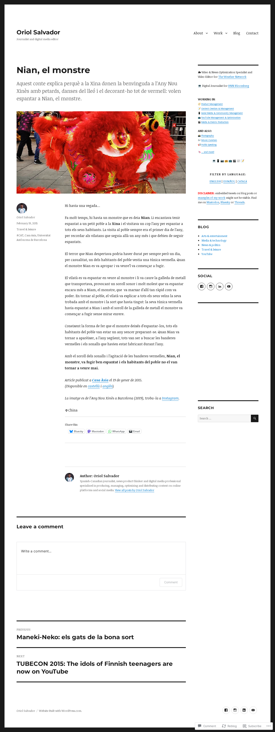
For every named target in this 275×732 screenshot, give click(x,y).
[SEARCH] (254, 418)
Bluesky (225, 202)
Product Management (212, 103)
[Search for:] (224, 418)
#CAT (20, 235)
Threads (239, 202)
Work (218, 33)
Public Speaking (209, 144)
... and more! (207, 151)
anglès (107, 386)
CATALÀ (242, 181)
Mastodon (212, 202)
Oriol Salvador (38, 32)
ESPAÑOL (229, 181)
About (198, 33)
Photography (207, 135)
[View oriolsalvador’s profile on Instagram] (210, 286)
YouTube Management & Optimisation (221, 117)
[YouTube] (253, 710)
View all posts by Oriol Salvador (134, 490)
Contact (252, 33)
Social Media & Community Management (222, 113)
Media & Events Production (215, 122)
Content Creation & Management (217, 108)
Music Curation (209, 140)
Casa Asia (30, 235)
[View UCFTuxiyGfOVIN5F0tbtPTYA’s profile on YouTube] (228, 286)
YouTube (207, 254)
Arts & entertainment (214, 236)
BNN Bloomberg (238, 86)
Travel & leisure (26, 229)
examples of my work (211, 198)
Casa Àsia (100, 380)
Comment (171, 582)
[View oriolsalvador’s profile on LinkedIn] (219, 286)
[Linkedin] (244, 710)
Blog (236, 33)
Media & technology (214, 240)
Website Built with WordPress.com (60, 711)
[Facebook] (226, 710)
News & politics (211, 245)
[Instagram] (235, 710)
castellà (94, 386)
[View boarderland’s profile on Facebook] (201, 286)
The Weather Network (232, 77)
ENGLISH (215, 181)
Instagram (170, 398)
